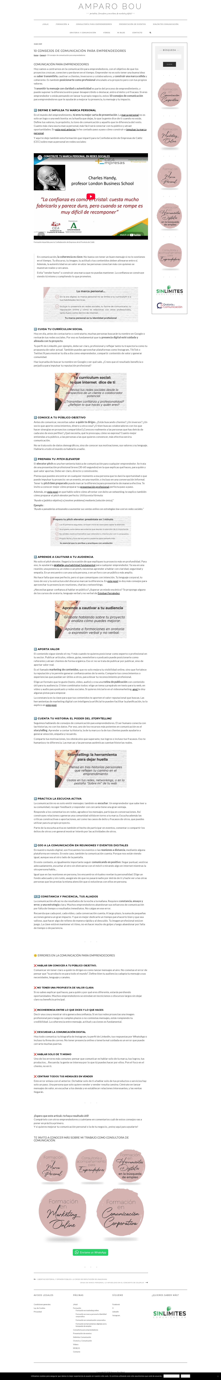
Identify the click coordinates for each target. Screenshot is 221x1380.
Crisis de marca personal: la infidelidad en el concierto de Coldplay (112, 1283)
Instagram (116, 1315)
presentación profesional (94, 486)
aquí (135, 689)
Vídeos (106, 33)
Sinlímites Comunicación (166, 24)
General (43, 55)
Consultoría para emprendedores (94, 24)
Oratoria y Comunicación (83, 33)
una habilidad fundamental (74, 565)
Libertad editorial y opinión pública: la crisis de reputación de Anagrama (72, 1279)
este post (52, 491)
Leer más (185, 1376)
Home (36, 55)
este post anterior (65, 129)
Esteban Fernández (109, 593)
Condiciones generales (42, 1304)
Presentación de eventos (132, 24)
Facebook (116, 1304)
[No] (218, 1376)
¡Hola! (45, 24)
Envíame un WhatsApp (93, 1252)
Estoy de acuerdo (171, 1376)
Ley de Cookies (39, 1308)
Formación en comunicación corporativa (91, 1320)
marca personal (130, 114)
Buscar (169, 64)
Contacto (137, 33)
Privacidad (38, 1312)
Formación (62, 24)
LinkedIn (115, 1312)
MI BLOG (121, 33)
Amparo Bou (110, 6)
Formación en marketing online (87, 1310)
